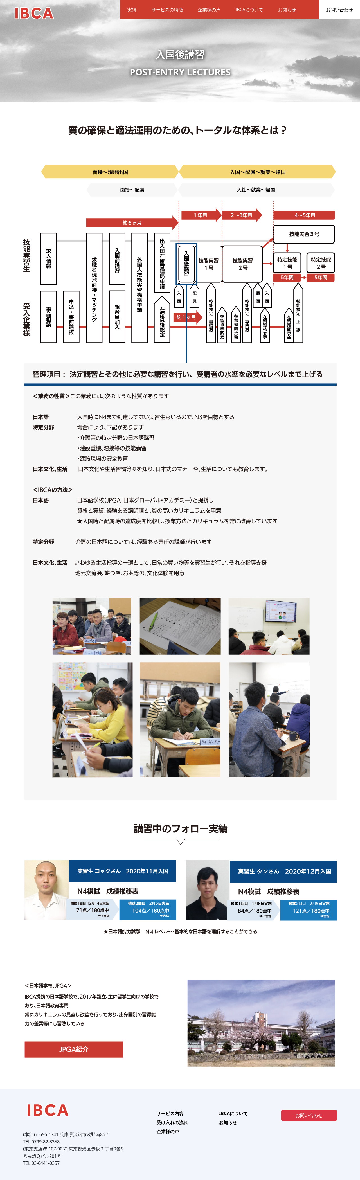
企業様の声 (209, 9)
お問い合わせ (339, 9)
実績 (131, 9)
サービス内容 (170, 1113)
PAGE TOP (347, 1139)
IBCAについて (249, 9)
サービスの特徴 (167, 9)
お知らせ (287, 9)
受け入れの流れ (172, 1122)
